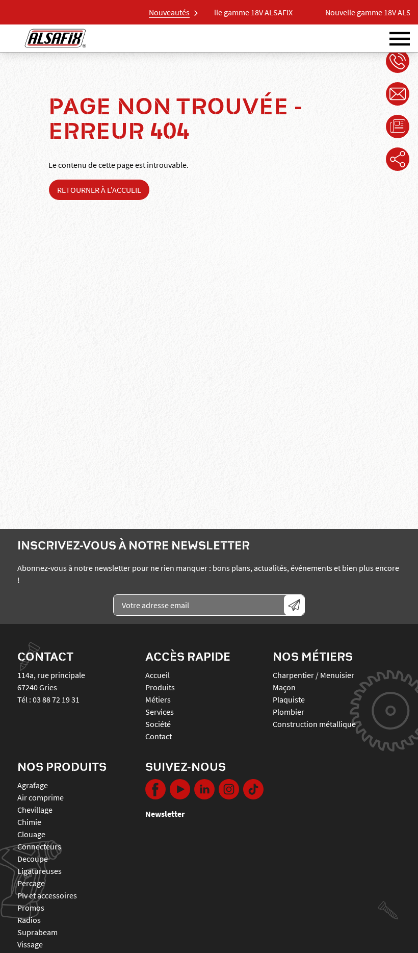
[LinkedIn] (204, 789)
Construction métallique (314, 724)
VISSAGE (30, 944)
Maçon (284, 687)
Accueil (157, 675)
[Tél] (397, 61)
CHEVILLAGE (35, 810)
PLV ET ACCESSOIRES (47, 895)
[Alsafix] (55, 38)
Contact (158, 736)
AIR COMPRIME (40, 797)
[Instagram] (229, 789)
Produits (160, 687)
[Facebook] (155, 789)
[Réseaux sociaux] (397, 159)
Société (158, 724)
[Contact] (397, 94)
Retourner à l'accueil (99, 190)
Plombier (288, 712)
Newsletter (165, 814)
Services (159, 712)
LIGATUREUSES (39, 871)
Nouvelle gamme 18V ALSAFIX (217, 12)
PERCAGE (31, 883)
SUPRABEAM (37, 932)
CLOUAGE (31, 834)
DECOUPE (32, 859)
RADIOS (29, 920)
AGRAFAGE (32, 785)
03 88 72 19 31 (56, 699)
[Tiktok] (253, 789)
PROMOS (30, 907)
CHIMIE (29, 822)
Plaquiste (289, 699)
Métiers (158, 699)
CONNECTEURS (39, 846)
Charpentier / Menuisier (313, 675)
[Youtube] (180, 789)
